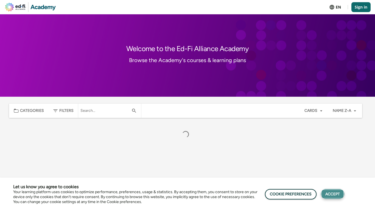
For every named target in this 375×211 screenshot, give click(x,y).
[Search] (134, 111)
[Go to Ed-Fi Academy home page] (30, 7)
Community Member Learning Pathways (52, 127)
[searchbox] (104, 111)
